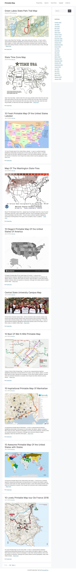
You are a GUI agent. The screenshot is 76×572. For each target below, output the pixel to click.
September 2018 (59, 65)
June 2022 (57, 50)
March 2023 (57, 32)
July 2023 (57, 24)
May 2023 (57, 28)
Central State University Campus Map (23, 292)
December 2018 (58, 61)
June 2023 (57, 26)
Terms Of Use (54, 3)
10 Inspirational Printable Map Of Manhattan (26, 388)
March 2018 (57, 75)
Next (13, 565)
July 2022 (57, 48)
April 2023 (57, 30)
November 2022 (58, 40)
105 (10, 565)
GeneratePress (45, 570)
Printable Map (10, 3)
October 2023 (58, 22)
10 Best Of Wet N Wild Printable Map (22, 334)
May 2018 (57, 71)
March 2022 (57, 57)
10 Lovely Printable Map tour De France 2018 (27, 497)
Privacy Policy (39, 3)
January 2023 (58, 36)
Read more (8, 46)
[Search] (69, 11)
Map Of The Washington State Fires (22, 168)
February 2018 (58, 77)
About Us (46, 3)
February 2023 (58, 34)
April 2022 (57, 54)
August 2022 (58, 46)
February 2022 (58, 59)
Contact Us (67, 3)
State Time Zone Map (15, 57)
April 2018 (57, 73)
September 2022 (59, 44)
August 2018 (58, 67)
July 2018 (57, 69)
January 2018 (58, 79)
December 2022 (58, 38)
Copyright (61, 3)
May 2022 (57, 52)
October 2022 (58, 42)
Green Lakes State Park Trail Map (21, 11)
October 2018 (58, 63)
